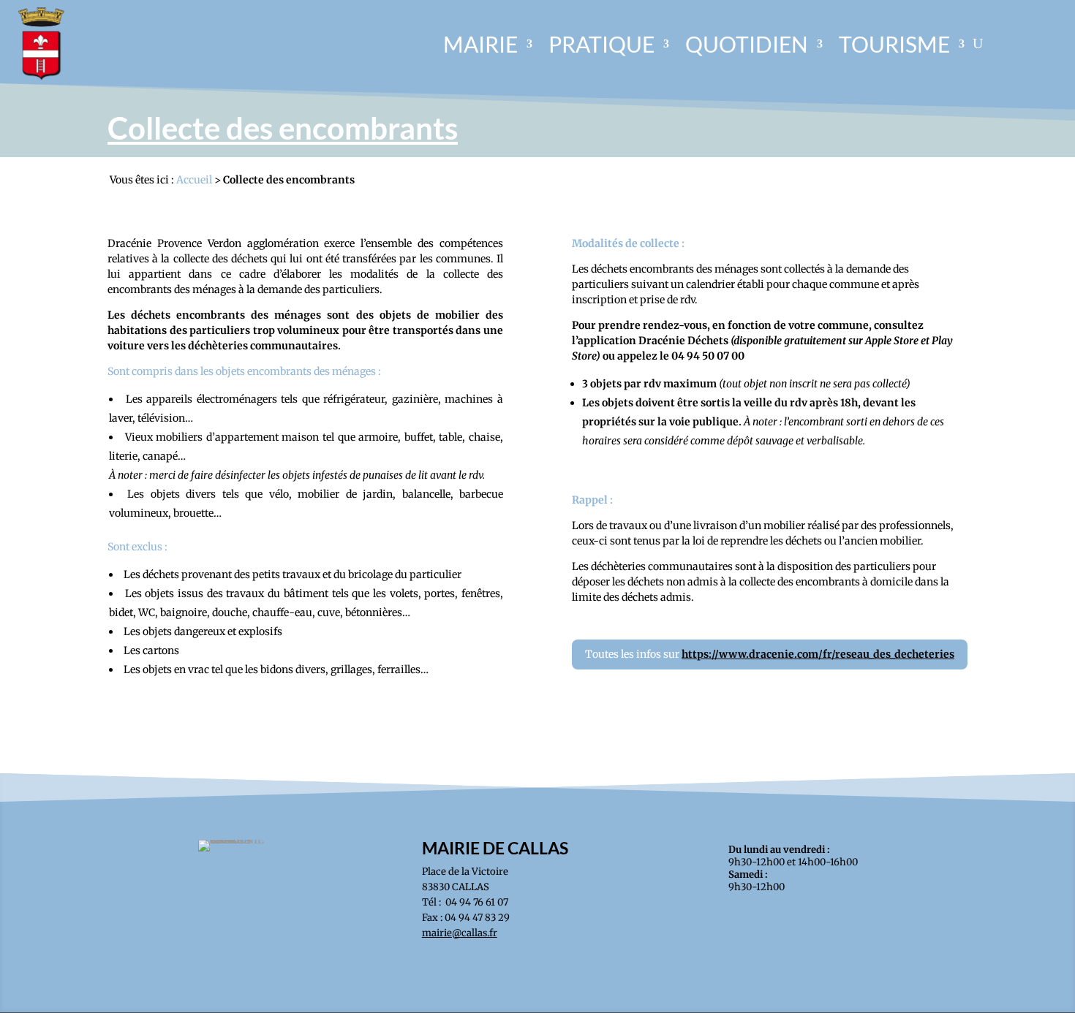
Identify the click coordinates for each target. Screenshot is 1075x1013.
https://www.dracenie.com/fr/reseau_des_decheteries (818, 654)
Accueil (194, 179)
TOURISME (894, 44)
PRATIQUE (601, 44)
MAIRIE (480, 44)
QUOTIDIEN (746, 44)
